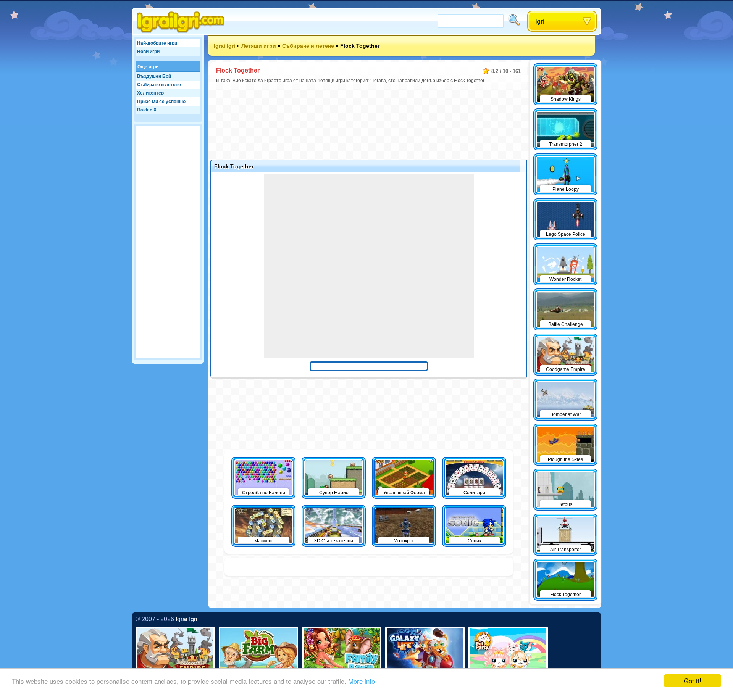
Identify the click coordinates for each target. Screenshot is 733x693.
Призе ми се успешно (161, 101)
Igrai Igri (224, 46)
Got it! (692, 680)
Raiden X (147, 110)
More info (361, 681)
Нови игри (148, 51)
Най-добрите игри (157, 43)
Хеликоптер (150, 93)
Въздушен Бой (154, 76)
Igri (539, 21)
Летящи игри (258, 46)
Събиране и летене (159, 84)
